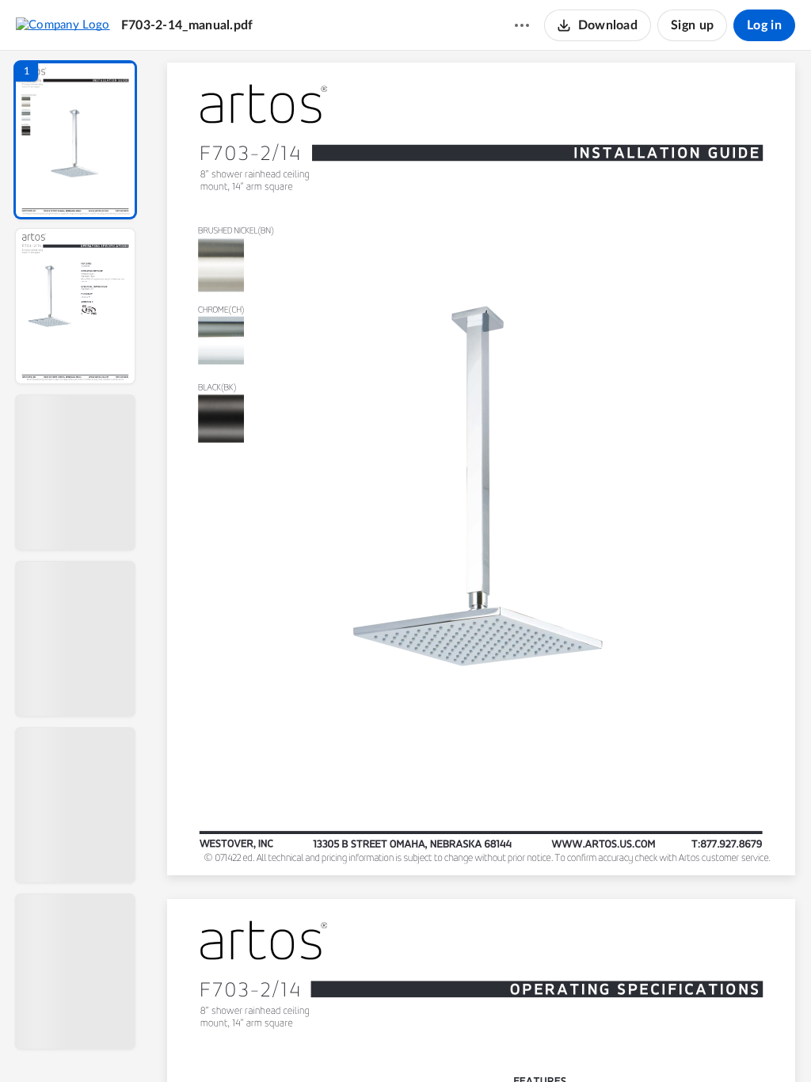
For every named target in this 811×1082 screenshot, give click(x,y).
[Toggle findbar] (364, 1043)
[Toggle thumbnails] (335, 1043)
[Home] (63, 24)
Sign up (692, 25)
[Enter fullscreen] (627, 1043)
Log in (764, 25)
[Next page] (449, 1043)
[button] (75, 140)
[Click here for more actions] (522, 25)
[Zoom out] (483, 1043)
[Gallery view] (598, 1043)
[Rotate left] (568, 1043)
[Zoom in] (536, 1043)
